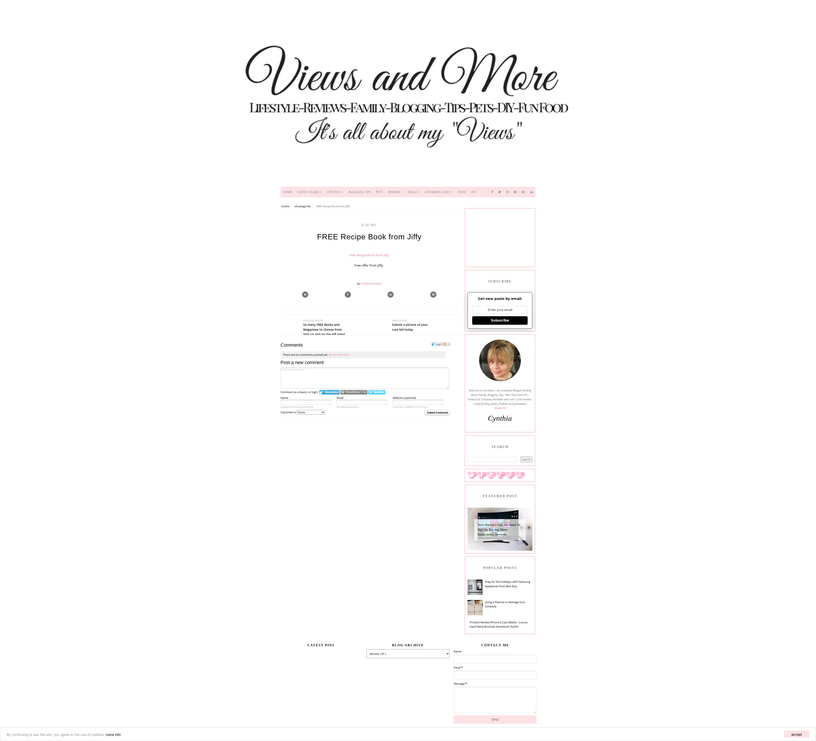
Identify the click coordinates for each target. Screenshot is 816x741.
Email (340, 398)
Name (284, 398)
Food (462, 192)
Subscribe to (288, 412)
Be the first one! (339, 355)
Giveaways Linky (438, 192)
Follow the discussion (446, 344)
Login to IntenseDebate (329, 392)
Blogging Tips (360, 192)
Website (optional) (404, 398)
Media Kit (500, 408)
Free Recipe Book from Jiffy (369, 255)
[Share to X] (305, 294)
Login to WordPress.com (353, 392)
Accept (796, 734)
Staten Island (308, 192)
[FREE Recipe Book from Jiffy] (390, 294)
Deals (413, 192)
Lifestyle (334, 192)
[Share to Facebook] (348, 294)
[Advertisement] (408, 9)
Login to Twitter (376, 392)
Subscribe (500, 320)
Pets (379, 192)
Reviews (394, 192)
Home (287, 192)
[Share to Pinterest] (433, 294)
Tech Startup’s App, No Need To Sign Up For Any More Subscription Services (498, 529)
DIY (473, 192)
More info (113, 734)
